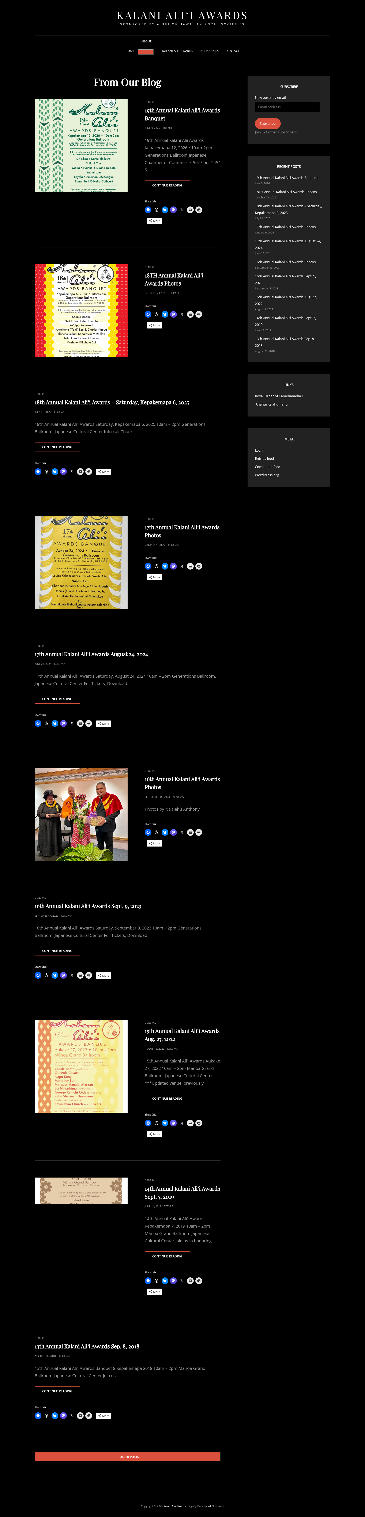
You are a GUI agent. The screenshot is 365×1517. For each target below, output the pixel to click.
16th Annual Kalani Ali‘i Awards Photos (285, 262)
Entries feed (264, 458)
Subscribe (268, 123)
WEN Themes (216, 1506)
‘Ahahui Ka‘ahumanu (271, 404)
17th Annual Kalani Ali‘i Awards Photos (285, 227)
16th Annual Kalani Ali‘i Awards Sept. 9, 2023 (88, 905)
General (150, 102)
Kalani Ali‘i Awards (182, 15)
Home (130, 51)
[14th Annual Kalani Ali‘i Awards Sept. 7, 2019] (81, 1191)
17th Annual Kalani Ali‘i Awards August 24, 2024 (91, 654)
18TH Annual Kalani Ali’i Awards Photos (286, 192)
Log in (259, 450)
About (146, 41)
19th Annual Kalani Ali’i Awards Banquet (286, 177)
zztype (168, 1206)
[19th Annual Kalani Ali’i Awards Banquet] (81, 145)
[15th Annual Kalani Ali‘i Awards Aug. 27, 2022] (81, 1066)
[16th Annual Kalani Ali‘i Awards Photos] (81, 814)
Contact (232, 51)
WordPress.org (267, 475)
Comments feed (267, 466)
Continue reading (171, 186)
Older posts (129, 1457)
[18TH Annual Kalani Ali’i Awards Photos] (81, 310)
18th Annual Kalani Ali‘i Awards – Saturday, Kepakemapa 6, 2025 (112, 402)
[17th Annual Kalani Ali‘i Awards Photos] (81, 562)
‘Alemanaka (209, 51)
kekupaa (59, 412)
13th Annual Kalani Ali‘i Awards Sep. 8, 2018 (87, 1346)
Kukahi (167, 128)
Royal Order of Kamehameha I (279, 396)
